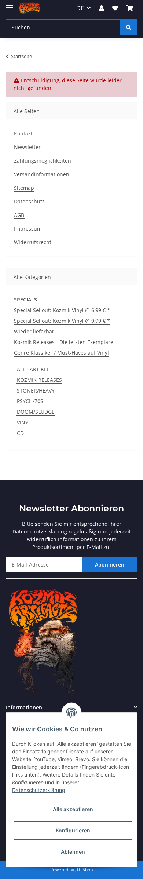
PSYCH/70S (30, 401)
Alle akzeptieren (73, 809)
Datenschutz (29, 201)
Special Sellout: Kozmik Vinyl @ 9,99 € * (62, 320)
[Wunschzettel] (115, 8)
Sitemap (24, 187)
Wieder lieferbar (34, 331)
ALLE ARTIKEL (33, 369)
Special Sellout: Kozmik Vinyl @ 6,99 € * (62, 310)
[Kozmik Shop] (29, 8)
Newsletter (27, 147)
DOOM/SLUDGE (36, 411)
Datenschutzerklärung (39, 531)
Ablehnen (73, 852)
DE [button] (80, 8)
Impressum (28, 228)
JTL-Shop (84, 870)
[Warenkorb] (129, 8)
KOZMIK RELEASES (39, 379)
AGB (19, 214)
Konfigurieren (73, 830)
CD (20, 433)
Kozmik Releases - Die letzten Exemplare (63, 342)
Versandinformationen (41, 174)
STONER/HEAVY (36, 390)
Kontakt (23, 133)
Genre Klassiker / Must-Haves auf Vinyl (61, 352)
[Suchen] (128, 27)
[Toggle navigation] (9, 4)
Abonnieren (109, 564)
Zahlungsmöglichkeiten (42, 160)
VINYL (24, 422)
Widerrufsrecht (32, 242)
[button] (101, 8)
